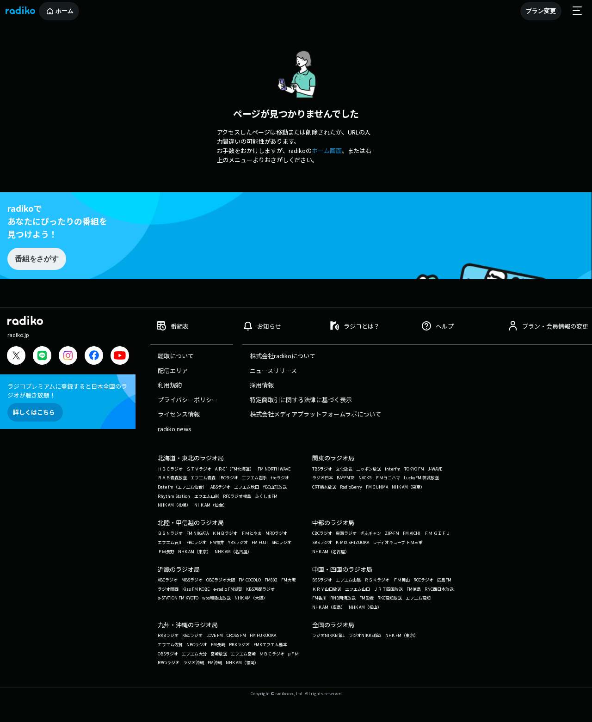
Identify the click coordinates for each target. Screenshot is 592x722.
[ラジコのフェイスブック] (94, 356)
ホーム (65, 10)
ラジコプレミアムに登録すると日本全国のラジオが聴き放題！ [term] (67, 390)
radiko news (174, 428)
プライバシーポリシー (188, 399)
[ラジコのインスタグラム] (68, 355)
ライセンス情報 (179, 414)
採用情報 (262, 384)
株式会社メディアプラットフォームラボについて (315, 414)
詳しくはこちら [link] (34, 412)
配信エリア (173, 370)
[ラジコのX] (16, 356)
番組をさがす (36, 259)
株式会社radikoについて (282, 355)
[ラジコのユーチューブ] (120, 356)
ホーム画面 (327, 150)
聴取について (176, 355)
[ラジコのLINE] (42, 356)
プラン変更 (541, 10)
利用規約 (170, 384)
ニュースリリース (273, 370)
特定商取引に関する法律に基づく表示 (301, 399)
